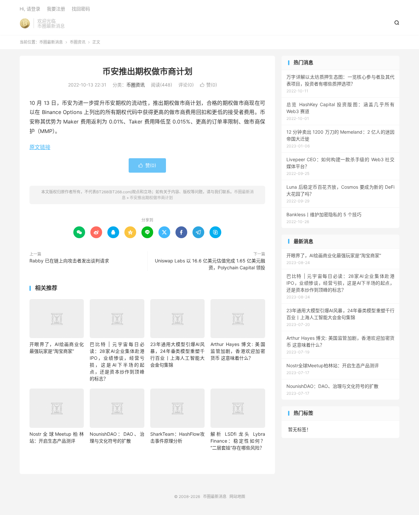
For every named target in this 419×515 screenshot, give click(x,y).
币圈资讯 (77, 42)
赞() (208, 84)
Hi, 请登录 (30, 8)
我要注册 (56, 8)
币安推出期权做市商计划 (147, 71)
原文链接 (39, 147)
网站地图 (237, 496)
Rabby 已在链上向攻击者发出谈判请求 (69, 260)
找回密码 (81, 8)
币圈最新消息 (25, 23)
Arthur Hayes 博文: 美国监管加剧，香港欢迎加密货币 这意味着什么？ (237, 351)
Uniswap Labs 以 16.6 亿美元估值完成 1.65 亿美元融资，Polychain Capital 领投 (210, 264)
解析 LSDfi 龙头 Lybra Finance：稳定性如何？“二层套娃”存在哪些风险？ (237, 440)
